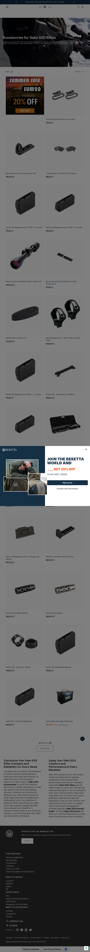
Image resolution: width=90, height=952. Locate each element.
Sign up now (67, 483)
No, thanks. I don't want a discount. (67, 488)
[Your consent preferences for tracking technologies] (86, 948)
